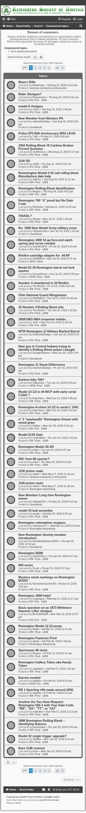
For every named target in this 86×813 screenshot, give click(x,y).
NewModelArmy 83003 (46, 541)
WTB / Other (36, 261)
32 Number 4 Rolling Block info (41, 307)
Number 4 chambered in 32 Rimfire (43, 283)
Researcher (39, 97)
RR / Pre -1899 (38, 194)
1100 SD (24, 161)
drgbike (37, 680)
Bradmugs (38, 85)
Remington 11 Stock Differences (41, 364)
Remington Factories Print (37, 638)
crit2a (36, 109)
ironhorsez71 (40, 525)
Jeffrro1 (37, 179)
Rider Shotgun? (30, 94)
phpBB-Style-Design (49, 800)
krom (35, 751)
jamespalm (39, 727)
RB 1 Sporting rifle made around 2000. (46, 689)
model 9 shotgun (30, 106)
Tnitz (35, 136)
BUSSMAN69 (40, 614)
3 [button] (40, 68)
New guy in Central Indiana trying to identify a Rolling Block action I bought (46, 348)
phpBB (22, 797)
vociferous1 (39, 151)
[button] (25, 67)
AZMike (37, 739)
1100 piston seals (30, 471)
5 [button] (49, 68)
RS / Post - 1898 (39, 112)
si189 (36, 164)
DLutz (36, 568)
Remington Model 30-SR (36, 446)
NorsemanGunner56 (44, 583)
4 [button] (44, 68)
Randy (36, 219)
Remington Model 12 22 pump (40, 626)
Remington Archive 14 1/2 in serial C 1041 (48, 407)
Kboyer (37, 653)
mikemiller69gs (41, 121)
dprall (36, 641)
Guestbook (36, 127)
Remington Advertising (42, 489)
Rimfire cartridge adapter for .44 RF (44, 255)
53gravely (38, 382)
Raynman (38, 398)
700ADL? (25, 216)
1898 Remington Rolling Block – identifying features (41, 722)
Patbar (36, 425)
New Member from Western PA (40, 118)
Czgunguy (38, 598)
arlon (35, 462)
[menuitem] (11, 19)
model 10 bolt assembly (35, 510)
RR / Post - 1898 (39, 182)
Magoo (36, 191)
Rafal (36, 629)
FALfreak (38, 206)
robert (36, 474)
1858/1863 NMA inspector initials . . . (44, 319)
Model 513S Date (30, 434)
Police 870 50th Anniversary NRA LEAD (47, 133)
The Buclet (39, 286)
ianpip (36, 513)
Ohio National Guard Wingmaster (42, 295)
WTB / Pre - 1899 (39, 683)
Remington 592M (30, 553)
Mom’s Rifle (26, 82)
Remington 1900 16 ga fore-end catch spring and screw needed (45, 241)
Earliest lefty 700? (31, 379)
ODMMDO (38, 258)
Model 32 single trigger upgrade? (42, 736)
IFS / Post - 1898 (39, 139)
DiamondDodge (42, 334)
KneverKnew (40, 274)
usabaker (38, 668)
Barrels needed (29, 677)
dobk (35, 449)
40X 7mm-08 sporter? (33, 459)
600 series (25, 565)
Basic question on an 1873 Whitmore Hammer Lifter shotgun (45, 609)
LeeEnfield (39, 437)
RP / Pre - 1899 (38, 428)
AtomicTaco (39, 556)
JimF (35, 322)
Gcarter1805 (40, 246)
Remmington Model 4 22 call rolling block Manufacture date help (48, 174)
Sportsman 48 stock (32, 650)
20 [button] (57, 68)
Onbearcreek (40, 231)
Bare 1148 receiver (31, 748)
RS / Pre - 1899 (38, 100)
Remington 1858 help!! (34, 595)
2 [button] (35, 68)
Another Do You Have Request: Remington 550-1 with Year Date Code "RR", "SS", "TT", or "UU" (45, 705)
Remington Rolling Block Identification (46, 188)
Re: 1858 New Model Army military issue (47, 228)
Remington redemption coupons (42, 522)
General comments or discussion (48, 88)
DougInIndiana (41, 352)
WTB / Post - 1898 (40, 277)
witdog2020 (39, 501)
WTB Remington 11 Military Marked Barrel (49, 331)
